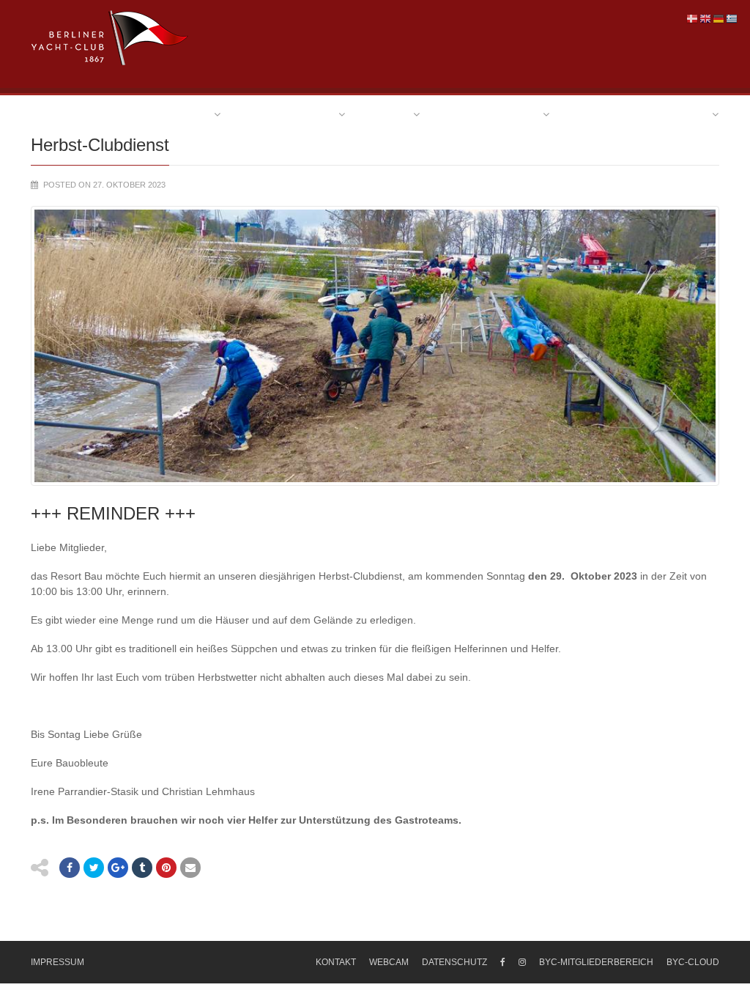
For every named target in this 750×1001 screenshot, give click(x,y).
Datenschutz (454, 962)
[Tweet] (93, 867)
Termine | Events (491, 114)
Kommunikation (288, 114)
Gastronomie (669, 114)
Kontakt (336, 962)
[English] (706, 18)
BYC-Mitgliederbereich (596, 962)
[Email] (190, 867)
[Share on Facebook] (69, 867)
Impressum (57, 962)
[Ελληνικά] (732, 18)
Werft (590, 114)
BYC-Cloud (693, 962)
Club (196, 114)
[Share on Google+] (118, 867)
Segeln (389, 114)
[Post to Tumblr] (142, 867)
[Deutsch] (719, 18)
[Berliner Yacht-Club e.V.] (110, 38)
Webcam (389, 962)
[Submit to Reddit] (166, 867)
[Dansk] (692, 18)
